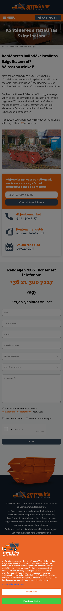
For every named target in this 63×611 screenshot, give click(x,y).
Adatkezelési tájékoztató (13, 584)
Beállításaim (31, 592)
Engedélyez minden (31, 601)
